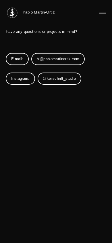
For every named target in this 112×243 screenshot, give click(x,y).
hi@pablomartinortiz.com (58, 59)
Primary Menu (102, 12)
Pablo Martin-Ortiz (39, 12)
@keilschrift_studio (59, 79)
